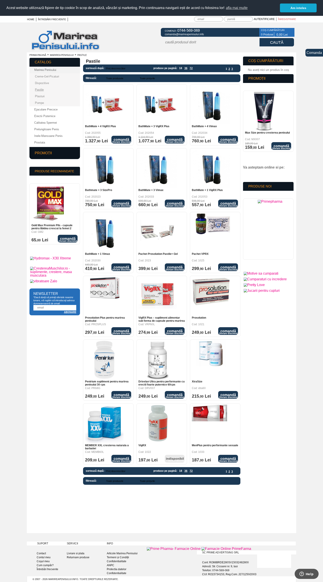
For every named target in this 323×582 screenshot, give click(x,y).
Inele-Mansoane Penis (48, 136)
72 (191, 68)
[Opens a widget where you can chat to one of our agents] (306, 574)
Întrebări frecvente (52, 19)
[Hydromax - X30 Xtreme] (50, 258)
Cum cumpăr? (45, 565)
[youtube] (255, 175)
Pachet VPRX (200, 253)
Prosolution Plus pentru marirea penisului (105, 319)
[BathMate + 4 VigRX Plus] (104, 105)
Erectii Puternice (44, 116)
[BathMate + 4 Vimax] (211, 105)
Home (30, 19)
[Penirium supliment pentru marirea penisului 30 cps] (104, 360)
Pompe (39, 103)
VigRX (142, 445)
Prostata (39, 142)
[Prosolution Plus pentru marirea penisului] (104, 296)
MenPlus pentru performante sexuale (215, 445)
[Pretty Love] (254, 285)
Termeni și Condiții (118, 557)
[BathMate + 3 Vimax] (157, 168)
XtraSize (197, 381)
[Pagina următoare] (235, 69)
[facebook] (248, 175)
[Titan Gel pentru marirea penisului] (264, 111)
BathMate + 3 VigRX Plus (153, 126)
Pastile (39, 89)
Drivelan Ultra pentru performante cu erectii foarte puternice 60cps (161, 383)
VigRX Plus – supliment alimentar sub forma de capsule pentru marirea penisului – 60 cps (161, 319)
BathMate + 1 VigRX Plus (207, 190)
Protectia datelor (116, 569)
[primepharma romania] (270, 230)
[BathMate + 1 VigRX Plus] (211, 168)
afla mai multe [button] (237, 8)
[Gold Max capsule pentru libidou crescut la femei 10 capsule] (50, 204)
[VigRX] (157, 424)
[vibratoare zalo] (43, 281)
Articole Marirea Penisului (122, 553)
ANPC (110, 565)
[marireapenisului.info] (66, 49)
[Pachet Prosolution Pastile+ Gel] (157, 232)
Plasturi (40, 96)
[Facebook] (253, 32)
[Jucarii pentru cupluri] (261, 290)
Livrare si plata (75, 553)
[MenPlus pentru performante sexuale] (211, 424)
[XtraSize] (211, 360)
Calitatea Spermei (45, 122)
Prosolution (199, 317)
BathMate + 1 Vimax (97, 253)
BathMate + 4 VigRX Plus (100, 126)
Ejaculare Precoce (46, 109)
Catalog (43, 62)
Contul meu (44, 557)
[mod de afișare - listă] (141, 68)
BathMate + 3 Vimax (150, 190)
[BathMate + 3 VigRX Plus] (157, 105)
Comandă (121, 140)
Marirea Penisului (62, 55)
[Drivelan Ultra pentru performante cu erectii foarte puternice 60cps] (157, 360)
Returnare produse (78, 557)
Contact (41, 553)
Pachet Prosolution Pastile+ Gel (158, 253)
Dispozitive (42, 83)
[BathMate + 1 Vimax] (104, 232)
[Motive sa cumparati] (261, 273)
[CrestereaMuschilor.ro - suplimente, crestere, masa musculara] (54, 275)
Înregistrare (287, 19)
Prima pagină (37, 55)
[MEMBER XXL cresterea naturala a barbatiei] (104, 424)
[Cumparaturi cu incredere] (265, 279)
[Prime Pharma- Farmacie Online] (174, 549)
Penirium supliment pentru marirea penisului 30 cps (107, 383)
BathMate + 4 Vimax (204, 126)
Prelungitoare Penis (46, 129)
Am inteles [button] (298, 8)
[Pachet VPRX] (211, 232)
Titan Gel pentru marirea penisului (266, 132)
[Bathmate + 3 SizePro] (104, 168)
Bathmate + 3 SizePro (98, 190)
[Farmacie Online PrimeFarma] (226, 549)
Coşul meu (43, 561)
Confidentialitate (116, 561)
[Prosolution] (211, 296)
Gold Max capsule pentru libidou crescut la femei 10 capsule (51, 227)
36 (185, 68)
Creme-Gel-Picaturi (47, 76)
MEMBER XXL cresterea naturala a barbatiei (107, 447)
